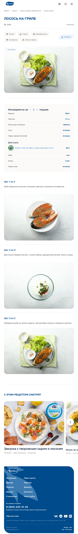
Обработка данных (11, 527)
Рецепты (6, 11)
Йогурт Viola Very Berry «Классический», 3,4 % (34, 148)
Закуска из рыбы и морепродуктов (30, 11)
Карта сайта (29, 496)
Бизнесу (28, 487)
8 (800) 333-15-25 (17, 507)
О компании (11, 496)
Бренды (9, 482)
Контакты (28, 492)
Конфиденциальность (12, 529)
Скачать (67, 37)
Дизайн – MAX (68, 527)
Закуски (14, 11)
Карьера (28, 482)
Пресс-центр (30, 478)
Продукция (11, 478)
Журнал (9, 492)
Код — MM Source (67, 529)
